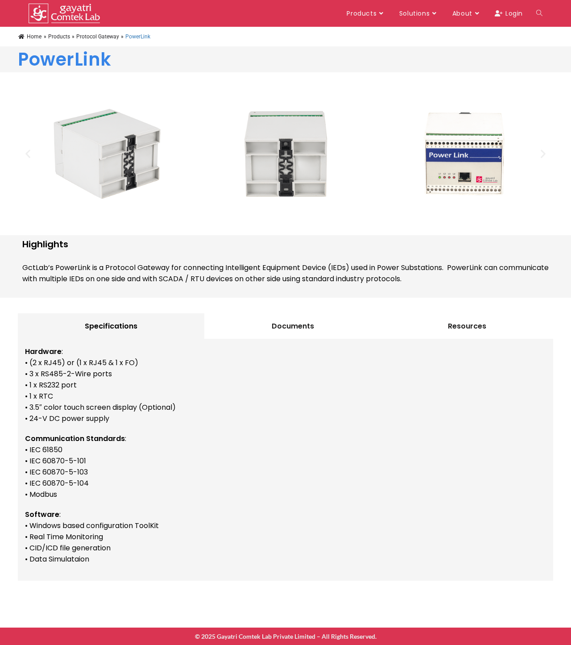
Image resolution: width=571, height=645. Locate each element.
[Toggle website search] (539, 13)
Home (34, 36)
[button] (27, 153)
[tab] (111, 326)
